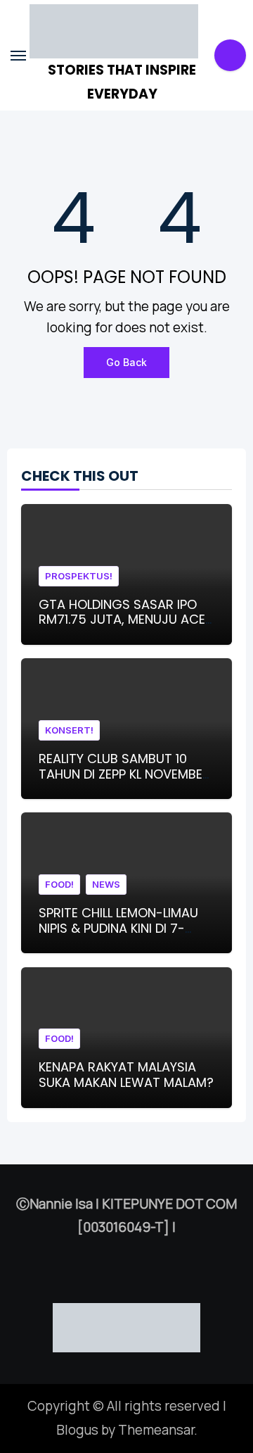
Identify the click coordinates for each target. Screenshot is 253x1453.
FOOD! (59, 884)
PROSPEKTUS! (78, 575)
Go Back (126, 362)
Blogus (77, 1430)
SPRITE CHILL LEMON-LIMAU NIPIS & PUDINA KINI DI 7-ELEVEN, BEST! (118, 928)
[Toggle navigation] (18, 55)
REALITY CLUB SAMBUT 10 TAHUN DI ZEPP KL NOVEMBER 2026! (124, 774)
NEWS (106, 884)
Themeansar (156, 1430)
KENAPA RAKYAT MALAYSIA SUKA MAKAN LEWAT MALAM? (126, 1074)
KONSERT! (69, 730)
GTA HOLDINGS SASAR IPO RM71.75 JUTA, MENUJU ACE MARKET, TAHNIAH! (122, 619)
